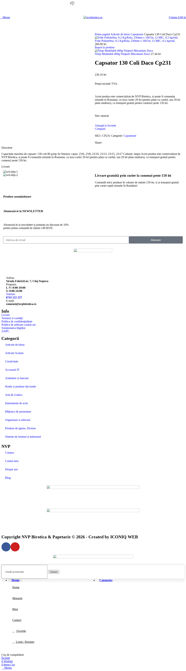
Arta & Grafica (13, 394)
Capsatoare (137, 34)
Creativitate (11, 361)
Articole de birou (120, 34)
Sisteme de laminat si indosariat (23, 436)
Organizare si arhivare (17, 419)
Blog (8, 477)
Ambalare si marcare (17, 378)
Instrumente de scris (16, 403)
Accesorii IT (12, 369)
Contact (9, 452)
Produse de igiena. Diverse (20, 428)
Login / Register (25, 641)
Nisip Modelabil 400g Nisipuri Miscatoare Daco (123, 53)
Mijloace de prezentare (18, 411)
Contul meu (12, 461)
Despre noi (11, 469)
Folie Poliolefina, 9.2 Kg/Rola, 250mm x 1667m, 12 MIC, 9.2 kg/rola (135, 40)
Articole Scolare (14, 353)
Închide (5, 658)
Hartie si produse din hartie (20, 386)
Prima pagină (102, 34)
